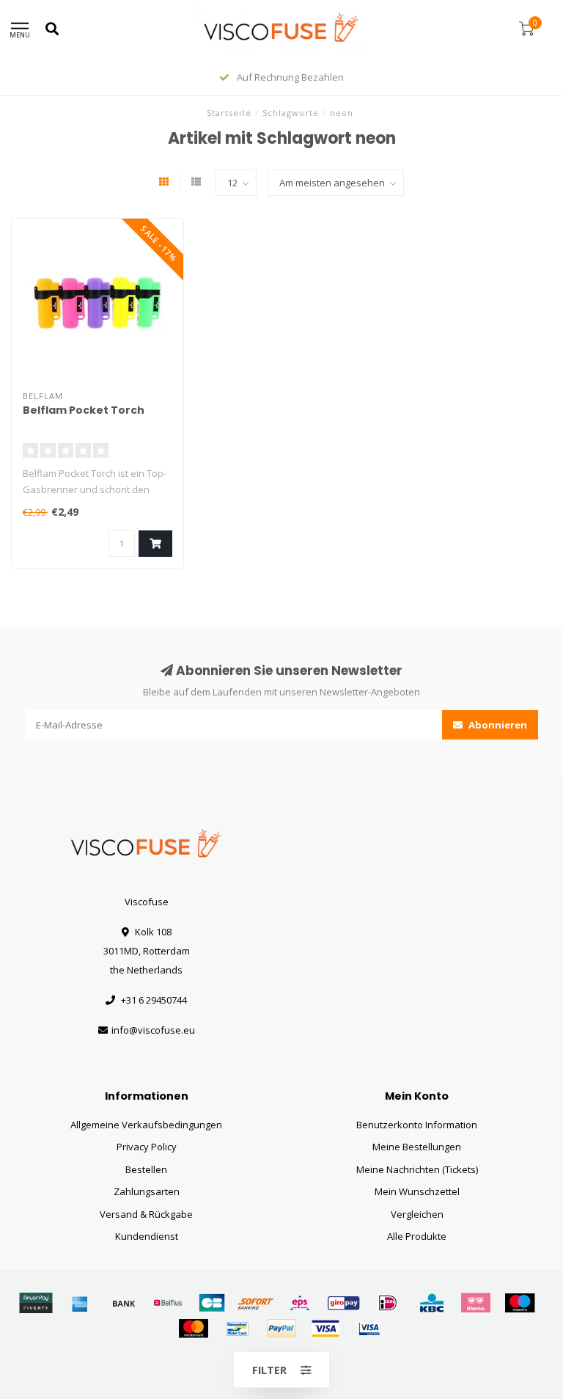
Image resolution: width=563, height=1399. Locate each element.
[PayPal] (281, 1329)
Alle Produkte (416, 1236)
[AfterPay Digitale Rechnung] (36, 1303)
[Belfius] (168, 1303)
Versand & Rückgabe (146, 1214)
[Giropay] (343, 1303)
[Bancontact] (237, 1329)
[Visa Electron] (369, 1329)
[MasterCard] (193, 1329)
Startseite (229, 112)
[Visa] (325, 1329)
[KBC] (431, 1303)
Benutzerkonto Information (416, 1124)
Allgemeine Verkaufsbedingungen (146, 1124)
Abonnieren (496, 724)
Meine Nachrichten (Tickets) (417, 1169)
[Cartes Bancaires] (212, 1303)
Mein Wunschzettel (417, 1191)
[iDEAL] (387, 1303)
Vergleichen (417, 1214)
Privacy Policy (147, 1146)
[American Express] (80, 1303)
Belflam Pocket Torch (83, 410)
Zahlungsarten (147, 1191)
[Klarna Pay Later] (475, 1303)
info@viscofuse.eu (153, 1030)
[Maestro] (519, 1303)
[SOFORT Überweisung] (256, 1303)
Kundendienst (146, 1236)
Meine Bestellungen (416, 1146)
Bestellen (146, 1169)
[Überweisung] (124, 1303)
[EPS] (300, 1303)
